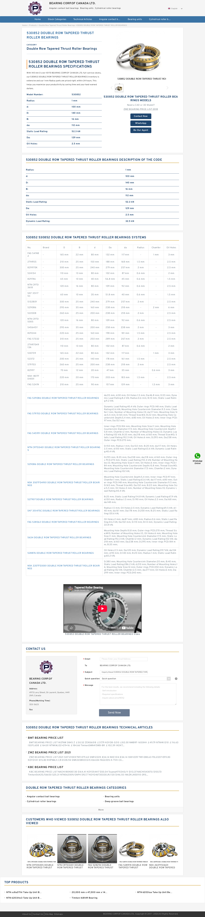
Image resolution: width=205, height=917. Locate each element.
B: (28, 119)
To (86, 665)
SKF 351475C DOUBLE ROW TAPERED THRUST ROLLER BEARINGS (63, 510)
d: (28, 107)
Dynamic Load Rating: (38, 221)
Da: (28, 137)
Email (86, 659)
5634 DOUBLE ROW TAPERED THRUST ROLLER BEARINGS (59, 537)
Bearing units (135, 19)
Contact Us (38, 914)
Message (88, 685)
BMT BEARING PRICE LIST (45, 738)
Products (33, 25)
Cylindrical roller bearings (161, 19)
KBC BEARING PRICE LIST (45, 767)
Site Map (49, 914)
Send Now (114, 713)
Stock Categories (57, 19)
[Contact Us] (197, 458)
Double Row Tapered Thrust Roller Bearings (57, 25)
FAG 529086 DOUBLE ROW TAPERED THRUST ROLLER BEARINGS (63, 398)
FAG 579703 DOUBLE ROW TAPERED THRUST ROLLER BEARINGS (62, 413)
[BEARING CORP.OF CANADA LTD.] (35, 7)
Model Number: (35, 94)
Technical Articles (82, 19)
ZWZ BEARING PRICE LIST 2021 (49, 752)
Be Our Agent (140, 130)
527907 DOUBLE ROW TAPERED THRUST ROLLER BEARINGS (60, 499)
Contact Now (141, 116)
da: (28, 125)
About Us (26, 914)
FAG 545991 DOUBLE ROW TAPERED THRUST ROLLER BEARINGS (62, 433)
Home (38, 19)
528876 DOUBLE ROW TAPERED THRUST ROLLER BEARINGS (60, 553)
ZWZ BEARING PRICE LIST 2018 (141, 109)
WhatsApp (140, 123)
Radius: (31, 100)
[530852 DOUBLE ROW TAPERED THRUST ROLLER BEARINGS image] (141, 56)
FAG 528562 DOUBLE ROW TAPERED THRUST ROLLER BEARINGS (63, 522)
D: (28, 113)
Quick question (92, 679)
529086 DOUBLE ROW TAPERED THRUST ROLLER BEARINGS (60, 464)
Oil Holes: (32, 143)
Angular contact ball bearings (111, 19)
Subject (87, 672)
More (101, 810)
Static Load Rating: (37, 131)
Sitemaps (58, 914)
